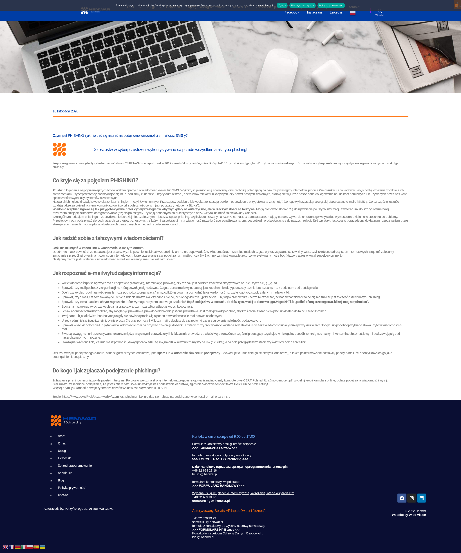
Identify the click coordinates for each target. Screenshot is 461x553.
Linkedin (336, 12)
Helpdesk (64, 458)
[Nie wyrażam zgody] (456, 5)
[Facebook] (401, 498)
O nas (62, 443)
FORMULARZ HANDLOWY (218, 485)
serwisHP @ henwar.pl (207, 522)
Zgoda (282, 5)
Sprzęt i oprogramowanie (75, 465)
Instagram (314, 12)
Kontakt (63, 495)
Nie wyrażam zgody (302, 5)
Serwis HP (65, 473)
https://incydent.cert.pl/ (277, 380)
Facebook (292, 12)
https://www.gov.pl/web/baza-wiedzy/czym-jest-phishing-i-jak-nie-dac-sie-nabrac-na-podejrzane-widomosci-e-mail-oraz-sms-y (146, 396)
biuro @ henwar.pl (204, 474)
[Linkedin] (421, 498)
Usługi (62, 451)
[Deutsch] (18, 546)
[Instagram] (411, 498)
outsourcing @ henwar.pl (211, 501)
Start (61, 436)
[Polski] (355, 13)
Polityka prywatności (72, 488)
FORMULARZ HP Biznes (216, 529)
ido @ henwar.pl (203, 537)
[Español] (36, 546)
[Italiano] (24, 546)
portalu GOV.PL (156, 388)
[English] (6, 546)
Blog (61, 480)
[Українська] (42, 546)
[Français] (12, 546)
